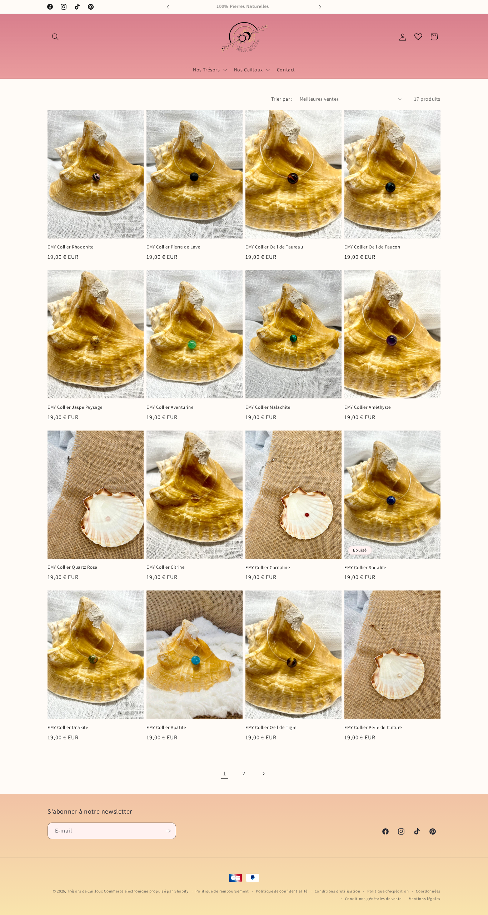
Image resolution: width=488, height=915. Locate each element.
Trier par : (281, 99)
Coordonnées (428, 891)
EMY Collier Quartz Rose (72, 567)
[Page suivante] (263, 773)
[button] (55, 37)
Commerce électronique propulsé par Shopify (146, 891)
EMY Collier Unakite (68, 727)
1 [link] (224, 773)
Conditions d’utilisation (337, 891)
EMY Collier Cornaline (267, 567)
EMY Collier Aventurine (169, 407)
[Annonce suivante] (320, 7)
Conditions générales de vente (373, 898)
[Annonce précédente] (168, 7)
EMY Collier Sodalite (365, 567)
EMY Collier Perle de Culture (373, 727)
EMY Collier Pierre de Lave (173, 247)
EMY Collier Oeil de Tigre (271, 727)
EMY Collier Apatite (166, 727)
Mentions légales (424, 898)
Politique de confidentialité (282, 891)
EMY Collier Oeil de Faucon (372, 247)
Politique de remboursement (222, 891)
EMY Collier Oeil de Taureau (274, 247)
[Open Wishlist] (418, 37)
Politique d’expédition (388, 891)
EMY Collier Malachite (267, 407)
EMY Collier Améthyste (367, 407)
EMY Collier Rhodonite (71, 247)
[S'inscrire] (168, 831)
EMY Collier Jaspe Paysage (75, 407)
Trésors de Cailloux (85, 891)
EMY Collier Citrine (165, 567)
